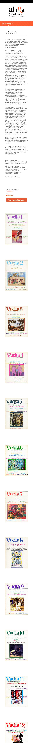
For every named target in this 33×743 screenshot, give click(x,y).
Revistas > (9, 32)
